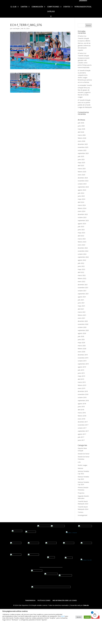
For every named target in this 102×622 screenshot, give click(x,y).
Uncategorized (82, 515)
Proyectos (81, 493)
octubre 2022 (82, 254)
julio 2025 (81, 156)
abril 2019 (81, 379)
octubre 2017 (82, 428)
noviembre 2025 (83, 147)
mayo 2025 (81, 162)
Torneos (80, 512)
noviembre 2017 (83, 425)
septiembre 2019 (83, 364)
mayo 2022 (81, 269)
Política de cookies (44, 600)
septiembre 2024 (83, 187)
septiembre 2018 (83, 400)
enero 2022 (81, 281)
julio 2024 (81, 193)
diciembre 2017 (83, 422)
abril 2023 (81, 236)
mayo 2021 (81, 306)
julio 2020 (81, 336)
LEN (79, 462)
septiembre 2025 (83, 153)
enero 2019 (81, 388)
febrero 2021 (82, 315)
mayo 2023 (81, 233)
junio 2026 (81, 126)
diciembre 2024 (83, 178)
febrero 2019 (82, 385)
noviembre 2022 (83, 251)
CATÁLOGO (51, 11)
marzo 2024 (82, 205)
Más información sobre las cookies (65, 600)
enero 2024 (81, 211)
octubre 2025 (82, 150)
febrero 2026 (82, 138)
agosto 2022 (82, 260)
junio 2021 (81, 303)
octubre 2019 (82, 361)
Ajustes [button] (79, 617)
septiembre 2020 (83, 330)
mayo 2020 (81, 342)
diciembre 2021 (83, 285)
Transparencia (30, 600)
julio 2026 (81, 123)
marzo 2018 (82, 413)
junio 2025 (81, 159)
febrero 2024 (82, 208)
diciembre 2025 (83, 144)
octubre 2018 (82, 397)
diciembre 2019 (83, 355)
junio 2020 (81, 339)
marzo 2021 (82, 312)
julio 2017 (81, 437)
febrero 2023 (82, 242)
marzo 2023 (82, 239)
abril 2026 (81, 132)
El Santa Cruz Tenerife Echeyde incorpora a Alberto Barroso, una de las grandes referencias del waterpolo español (84, 43)
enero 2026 (81, 141)
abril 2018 (81, 410)
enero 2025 (81, 175)
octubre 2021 (82, 291)
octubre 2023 (82, 217)
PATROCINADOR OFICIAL (83, 7)
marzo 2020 (82, 346)
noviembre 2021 (83, 288)
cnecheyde (16, 28)
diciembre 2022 (83, 248)
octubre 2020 (82, 327)
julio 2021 (81, 300)
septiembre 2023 (83, 220)
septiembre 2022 (83, 257)
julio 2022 (81, 263)
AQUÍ (63, 616)
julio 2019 (81, 370)
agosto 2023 (82, 224)
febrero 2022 (82, 278)
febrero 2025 (82, 172)
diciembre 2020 (83, 321)
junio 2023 (81, 230)
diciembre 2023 (83, 214)
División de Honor (83, 454)
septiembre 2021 (83, 294)
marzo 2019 (82, 382)
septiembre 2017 (83, 431)
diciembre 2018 (83, 391)
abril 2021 (81, 309)
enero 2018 (81, 419)
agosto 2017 (82, 434)
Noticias (80, 468)
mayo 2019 (81, 376)
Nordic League (82, 465)
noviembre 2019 (83, 358)
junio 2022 (81, 266)
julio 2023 (81, 226)
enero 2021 (81, 318)
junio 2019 (81, 373)
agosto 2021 (82, 297)
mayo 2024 (81, 199)
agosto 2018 (82, 404)
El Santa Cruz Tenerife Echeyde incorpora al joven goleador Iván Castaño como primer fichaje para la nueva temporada (84, 60)
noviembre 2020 (83, 324)
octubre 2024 (82, 184)
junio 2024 (81, 196)
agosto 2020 (82, 333)
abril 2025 (81, 165)
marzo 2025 (82, 169)
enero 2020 (81, 352)
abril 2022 (81, 272)
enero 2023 (81, 245)
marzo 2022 (82, 275)
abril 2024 (81, 202)
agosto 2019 (82, 367)
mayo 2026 (81, 129)
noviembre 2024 (83, 181)
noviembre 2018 (83, 394)
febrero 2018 (82, 416)
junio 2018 (81, 407)
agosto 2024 (82, 190)
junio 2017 (81, 440)
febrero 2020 (82, 349)
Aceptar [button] (87, 617)
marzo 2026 (82, 135)
